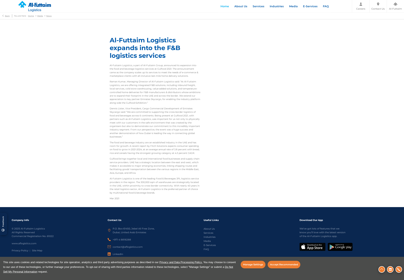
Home (31, 16)
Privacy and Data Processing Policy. (180, 262)
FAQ (206, 249)
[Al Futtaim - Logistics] (34, 6)
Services (208, 232)
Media (40, 16)
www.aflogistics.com (24, 243)
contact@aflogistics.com (128, 246)
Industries (210, 236)
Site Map (37, 250)
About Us (209, 228)
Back (7, 16)
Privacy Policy (20, 250)
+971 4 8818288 (122, 239)
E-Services (210, 245)
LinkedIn (118, 254)
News (49, 16)
